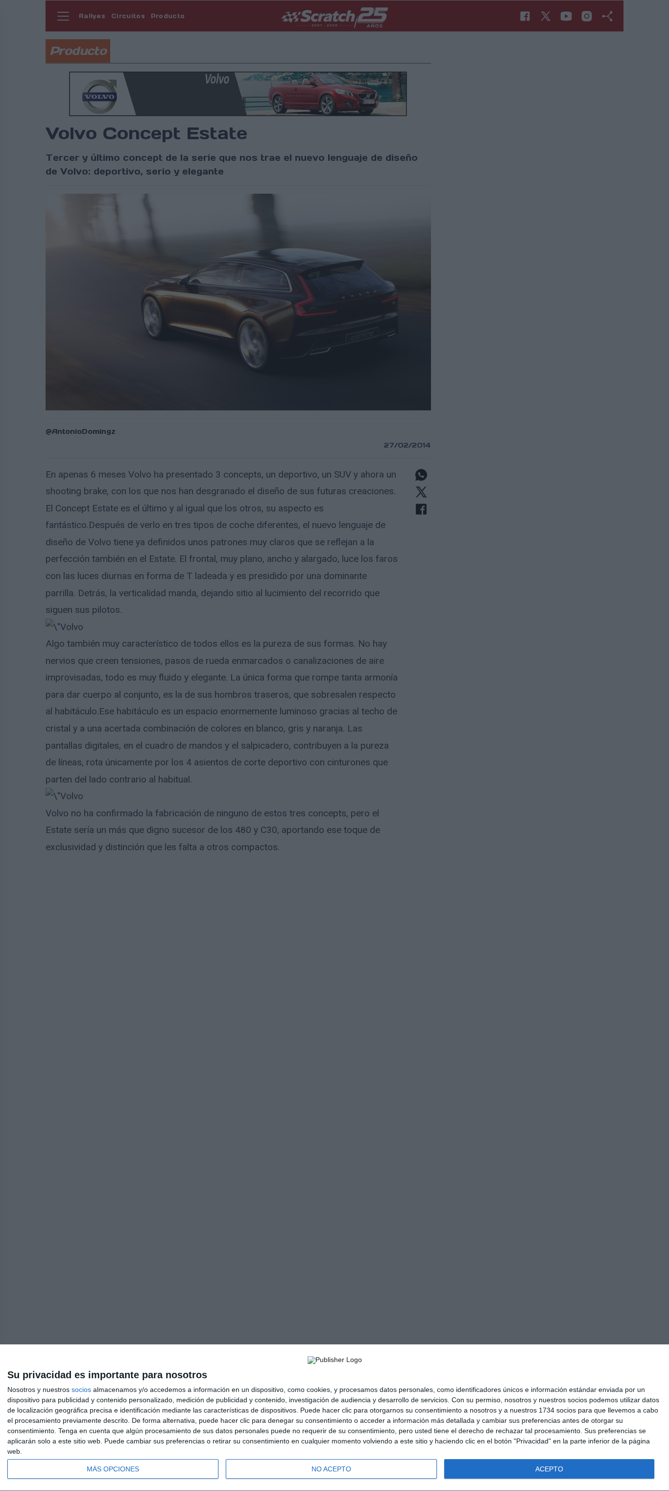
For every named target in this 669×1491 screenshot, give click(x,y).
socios (81, 1389)
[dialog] (334, 1418)
